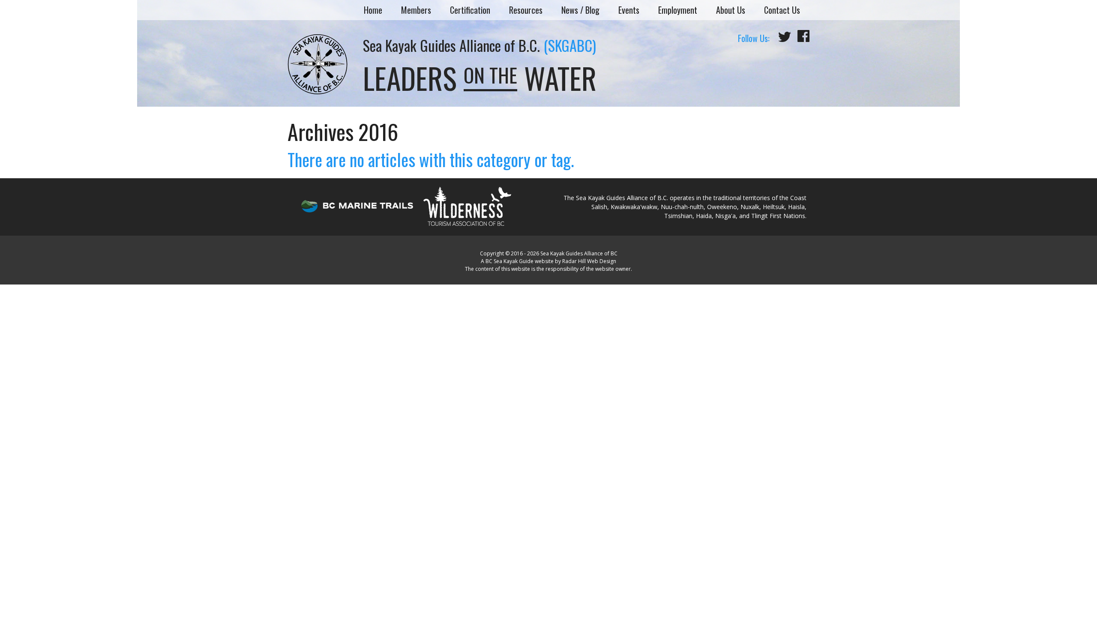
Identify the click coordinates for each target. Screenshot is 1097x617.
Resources (526, 9)
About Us (730, 9)
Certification (470, 9)
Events (628, 9)
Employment (677, 9)
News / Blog (580, 9)
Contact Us (782, 9)
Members (416, 9)
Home (373, 9)
